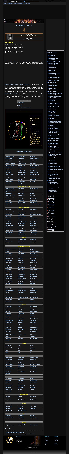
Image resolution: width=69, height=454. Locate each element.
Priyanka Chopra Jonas (35, 294)
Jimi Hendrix (20, 322)
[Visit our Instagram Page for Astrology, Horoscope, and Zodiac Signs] (30, 447)
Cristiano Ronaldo (34, 357)
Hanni (19, 345)
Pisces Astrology (51, 229)
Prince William (21, 200)
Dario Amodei (21, 380)
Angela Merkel (21, 158)
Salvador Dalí (21, 418)
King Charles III (21, 195)
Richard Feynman (34, 228)
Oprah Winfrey (33, 271)
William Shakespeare (22, 410)
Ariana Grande (33, 308)
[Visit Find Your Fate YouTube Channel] (33, 447)
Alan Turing (20, 209)
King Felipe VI (33, 195)
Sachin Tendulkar (21, 369)
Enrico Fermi (8, 216)
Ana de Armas (9, 248)
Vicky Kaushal (9, 299)
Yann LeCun (33, 234)
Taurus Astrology (51, 198)
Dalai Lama (8, 424)
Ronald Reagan (9, 177)
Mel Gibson (32, 267)
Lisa (19, 350)
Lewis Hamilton (9, 362)
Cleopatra (32, 190)
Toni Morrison (33, 408)
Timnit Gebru (8, 234)
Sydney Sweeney (34, 280)
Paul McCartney (33, 329)
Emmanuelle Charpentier (35, 214)
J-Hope (31, 345)
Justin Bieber (8, 324)
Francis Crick (8, 218)
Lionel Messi (20, 362)
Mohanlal (32, 299)
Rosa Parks (20, 425)
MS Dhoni (8, 373)
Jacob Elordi (33, 260)
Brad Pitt (7, 251)
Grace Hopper (9, 219)
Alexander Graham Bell (23, 211)
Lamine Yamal (9, 361)
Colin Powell (20, 161)
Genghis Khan (21, 193)
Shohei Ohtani (9, 366)
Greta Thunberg (21, 424)
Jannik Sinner (33, 359)
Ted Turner (20, 389)
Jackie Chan (20, 260)
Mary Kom (32, 369)
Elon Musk (8, 382)
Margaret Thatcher (9, 174)
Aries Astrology (51, 195)
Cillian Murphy (33, 253)
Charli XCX (32, 313)
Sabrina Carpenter (22, 334)
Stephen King (21, 408)
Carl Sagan (32, 212)
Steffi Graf (20, 204)
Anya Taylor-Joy (33, 248)
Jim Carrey (8, 264)
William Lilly (33, 242)
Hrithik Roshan (33, 290)
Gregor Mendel (21, 219)
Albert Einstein (33, 209)
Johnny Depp (21, 264)
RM (31, 350)
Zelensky (20, 183)
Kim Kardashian (21, 397)
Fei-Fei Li (32, 216)
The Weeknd (8, 338)
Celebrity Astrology (18, 3)
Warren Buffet (21, 391)
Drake (19, 315)
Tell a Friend (56, 440)
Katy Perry (20, 324)
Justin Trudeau (33, 170)
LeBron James (33, 361)
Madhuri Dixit (8, 294)
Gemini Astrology (51, 201)
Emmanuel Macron (22, 163)
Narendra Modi (9, 176)
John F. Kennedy (21, 170)
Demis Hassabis (33, 380)
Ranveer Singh (9, 297)
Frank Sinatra (21, 318)
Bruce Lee (20, 251)
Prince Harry (8, 200)
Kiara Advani (33, 292)
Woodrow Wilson (21, 181)
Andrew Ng (8, 212)
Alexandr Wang (21, 378)
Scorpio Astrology (51, 216)
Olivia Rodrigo (21, 329)
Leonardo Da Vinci (9, 417)
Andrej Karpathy (33, 211)
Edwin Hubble (21, 214)
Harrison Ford (33, 258)
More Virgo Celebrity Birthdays (24, 107)
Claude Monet (21, 415)
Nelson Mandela (21, 176)
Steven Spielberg (21, 280)
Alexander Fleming (10, 211)
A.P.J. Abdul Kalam (10, 156)
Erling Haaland (9, 359)
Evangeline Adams (22, 239)
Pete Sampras (21, 364)
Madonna (20, 327)
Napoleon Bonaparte (34, 174)
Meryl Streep (8, 269)
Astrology (10, 3)
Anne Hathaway (21, 308)
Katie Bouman (21, 225)
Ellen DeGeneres (21, 256)
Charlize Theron (9, 253)
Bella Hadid (8, 396)
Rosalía (32, 332)
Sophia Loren (27, 3)
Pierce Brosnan (33, 272)
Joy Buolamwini (21, 223)
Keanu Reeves (21, 102)
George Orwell (9, 406)
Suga (19, 352)
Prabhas (19, 294)
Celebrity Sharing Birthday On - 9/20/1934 (15, 432)
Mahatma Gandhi (34, 172)
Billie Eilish (32, 309)
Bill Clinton (20, 160)
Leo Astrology (51, 207)
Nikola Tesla (20, 228)
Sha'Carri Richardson (35, 364)
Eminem (7, 318)
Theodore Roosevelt (34, 177)
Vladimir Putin (33, 179)
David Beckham (9, 193)
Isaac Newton (8, 221)
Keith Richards (33, 324)
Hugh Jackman (9, 260)
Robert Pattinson (21, 274)
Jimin (31, 347)
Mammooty (32, 301)
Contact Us (56, 444)
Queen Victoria (9, 204)
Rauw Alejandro (33, 331)
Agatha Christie (21, 103)
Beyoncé (20, 309)
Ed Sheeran (8, 316)
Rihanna (7, 332)
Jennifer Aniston (33, 262)
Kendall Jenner (9, 397)
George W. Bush (21, 165)
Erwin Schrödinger (22, 216)
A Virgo (29, 25)
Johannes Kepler (9, 241)
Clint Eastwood (9, 255)
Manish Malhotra (21, 399)
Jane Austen (33, 406)
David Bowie (8, 315)
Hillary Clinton (21, 167)
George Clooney (9, 258)
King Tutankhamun (10, 197)
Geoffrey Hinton (33, 218)
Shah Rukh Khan (34, 297)
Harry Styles (20, 320)
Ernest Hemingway (34, 404)
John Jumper (8, 223)
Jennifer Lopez (9, 322)
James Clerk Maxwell (22, 221)
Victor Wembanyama (10, 368)
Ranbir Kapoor (33, 295)
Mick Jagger (8, 329)
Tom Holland (20, 283)
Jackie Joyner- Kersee (10, 195)
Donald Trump (33, 161)
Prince (19, 331)
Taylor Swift (32, 336)
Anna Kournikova (34, 188)
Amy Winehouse (33, 306)
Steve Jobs (32, 387)
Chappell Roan (21, 313)
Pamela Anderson (9, 272)
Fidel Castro (33, 163)
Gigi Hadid (20, 396)
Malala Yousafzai (34, 424)
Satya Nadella (8, 387)
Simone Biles (21, 366)
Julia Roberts (33, 264)
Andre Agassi (21, 188)
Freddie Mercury (33, 318)
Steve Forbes (21, 387)
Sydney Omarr (21, 242)
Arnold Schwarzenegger (11, 249)
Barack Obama (9, 160)
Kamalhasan (20, 301)
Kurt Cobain (20, 325)
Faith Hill (20, 105)
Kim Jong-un (8, 172)
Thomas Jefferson (9, 179)
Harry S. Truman (9, 167)
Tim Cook (32, 389)
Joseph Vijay (8, 301)
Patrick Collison (9, 385)
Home (5, 3)
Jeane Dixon (33, 239)
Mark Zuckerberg (9, 383)
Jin (6, 348)
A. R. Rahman (8, 306)
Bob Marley (20, 311)
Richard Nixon (33, 176)
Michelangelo (21, 417)
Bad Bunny (8, 309)
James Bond (8, 262)
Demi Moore (20, 255)
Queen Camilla (9, 202)
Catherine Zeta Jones (35, 251)
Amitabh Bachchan (10, 290)
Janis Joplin (33, 320)
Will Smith (32, 283)
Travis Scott (20, 338)
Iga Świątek (20, 359)
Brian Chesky (8, 380)
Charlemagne (21, 190)
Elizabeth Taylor (9, 256)
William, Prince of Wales (35, 204)
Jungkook (32, 348)
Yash (19, 299)
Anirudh (7, 308)
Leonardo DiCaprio (34, 265)
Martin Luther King (10, 425)
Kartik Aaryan (21, 292)
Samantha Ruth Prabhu (23, 297)
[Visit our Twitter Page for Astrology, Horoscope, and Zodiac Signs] (31, 447)
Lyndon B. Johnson (22, 172)
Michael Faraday (33, 227)
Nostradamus (33, 241)
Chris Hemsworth (21, 253)
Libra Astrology (51, 213)
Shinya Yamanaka (22, 230)
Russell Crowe (9, 276)
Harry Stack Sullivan (34, 219)
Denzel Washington (34, 255)
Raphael (7, 418)
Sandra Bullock (9, 278)
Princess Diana (33, 200)
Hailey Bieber (33, 396)
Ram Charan (20, 295)
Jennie (19, 347)
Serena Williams (21, 371)
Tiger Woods (8, 371)
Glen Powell (20, 258)
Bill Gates (32, 378)
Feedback (55, 443)
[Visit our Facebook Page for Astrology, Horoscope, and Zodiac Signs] (28, 447)
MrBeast (32, 383)
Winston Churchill (9, 181)
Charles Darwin (9, 214)
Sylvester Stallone (9, 281)
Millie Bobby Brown (34, 269)
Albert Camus (21, 404)
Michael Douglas (21, 269)
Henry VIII (32, 193)
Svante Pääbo (21, 232)
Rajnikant (8, 295)
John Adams (8, 170)
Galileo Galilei (21, 218)
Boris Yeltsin (8, 161)
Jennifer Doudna (33, 221)
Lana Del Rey (8, 327)
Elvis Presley (33, 316)
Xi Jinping (32, 181)
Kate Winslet (8, 265)
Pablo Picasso (33, 417)
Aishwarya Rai (9, 288)
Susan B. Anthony (34, 425)
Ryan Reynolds (33, 276)
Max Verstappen (33, 362)
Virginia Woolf (9, 410)
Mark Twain (8, 408)
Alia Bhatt (20, 288)
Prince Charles (33, 198)
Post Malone (8, 331)
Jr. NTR (7, 292)
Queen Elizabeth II (34, 202)
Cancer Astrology (51, 204)
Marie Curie (8, 227)
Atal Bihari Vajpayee (34, 158)
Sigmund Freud (33, 230)
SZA (19, 336)
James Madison (9, 168)
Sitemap (46, 443)
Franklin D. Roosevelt (10, 165)
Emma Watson (33, 256)
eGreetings (46, 440)
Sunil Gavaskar (9, 369)
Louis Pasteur (33, 225)
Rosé (7, 352)
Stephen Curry (33, 366)
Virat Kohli (20, 368)
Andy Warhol (8, 415)
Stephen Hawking (9, 232)
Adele (19, 306)
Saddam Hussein (21, 177)
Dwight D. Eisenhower (10, 163)
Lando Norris (21, 361)
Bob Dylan (8, 311)
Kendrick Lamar (9, 325)
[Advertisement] (34, 12)
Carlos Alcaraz (21, 357)
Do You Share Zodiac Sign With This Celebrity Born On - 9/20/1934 (20, 433)
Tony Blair (20, 179)
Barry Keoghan (21, 249)
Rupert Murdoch (21, 385)
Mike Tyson (8, 198)
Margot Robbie (9, 267)
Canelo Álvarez (9, 357)
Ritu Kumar (32, 399)
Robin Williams (33, 274)
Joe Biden (32, 168)
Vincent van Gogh (34, 418)
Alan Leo (7, 239)
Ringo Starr (20, 332)
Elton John (20, 316)
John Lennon (33, 322)
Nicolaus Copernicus (10, 228)
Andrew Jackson (9, 158)
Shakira (7, 336)
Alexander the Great (10, 188)
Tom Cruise (32, 281)
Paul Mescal (20, 272)
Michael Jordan (33, 371)
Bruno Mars (8, 313)
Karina (7, 350)
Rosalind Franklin (9, 230)
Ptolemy (7, 242)
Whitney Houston (34, 338)
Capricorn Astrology (52, 222)
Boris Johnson (33, 160)
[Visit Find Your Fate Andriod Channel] (36, 447)
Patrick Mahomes (9, 364)
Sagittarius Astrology (52, 219)
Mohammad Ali (33, 368)
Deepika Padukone (22, 290)
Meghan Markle (33, 197)
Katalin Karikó (33, 223)
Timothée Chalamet (22, 281)
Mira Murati (20, 383)
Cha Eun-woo (8, 345)
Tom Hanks (8, 283)
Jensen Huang (33, 382)
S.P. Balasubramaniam (10, 334)
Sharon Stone (33, 278)
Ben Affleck (32, 249)
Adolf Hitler (32, 156)
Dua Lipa (32, 315)
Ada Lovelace (8, 209)
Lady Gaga (32, 325)
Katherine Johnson (10, 225)
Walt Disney (8, 391)
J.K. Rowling (20, 406)
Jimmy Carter (21, 168)
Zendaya (7, 340)
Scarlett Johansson (22, 278)
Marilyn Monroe (21, 267)
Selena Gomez (33, 334)
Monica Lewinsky (21, 174)
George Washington (34, 165)
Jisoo (19, 348)
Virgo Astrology (51, 210)
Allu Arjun (32, 288)
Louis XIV (20, 197)
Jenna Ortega (21, 262)
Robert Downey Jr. (9, 274)
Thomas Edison (33, 232)
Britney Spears (33, 311)
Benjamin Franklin (22, 212)
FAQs (45, 444)
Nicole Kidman (21, 271)
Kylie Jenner (33, 397)
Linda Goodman (21, 241)
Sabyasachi (8, 399)
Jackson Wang (9, 347)
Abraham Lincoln (21, 156)
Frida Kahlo (32, 415)
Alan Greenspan (9, 378)
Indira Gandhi (33, 167)
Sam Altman (33, 385)
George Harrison (9, 320)
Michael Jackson (34, 327)
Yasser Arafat (8, 183)
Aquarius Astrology (52, 226)
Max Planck (20, 227)
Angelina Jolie (21, 248)
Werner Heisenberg (22, 234)
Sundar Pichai (9, 389)
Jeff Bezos (20, 382)
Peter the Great (21, 198)
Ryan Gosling (21, 276)
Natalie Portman (9, 271)
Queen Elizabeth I (21, 202)
